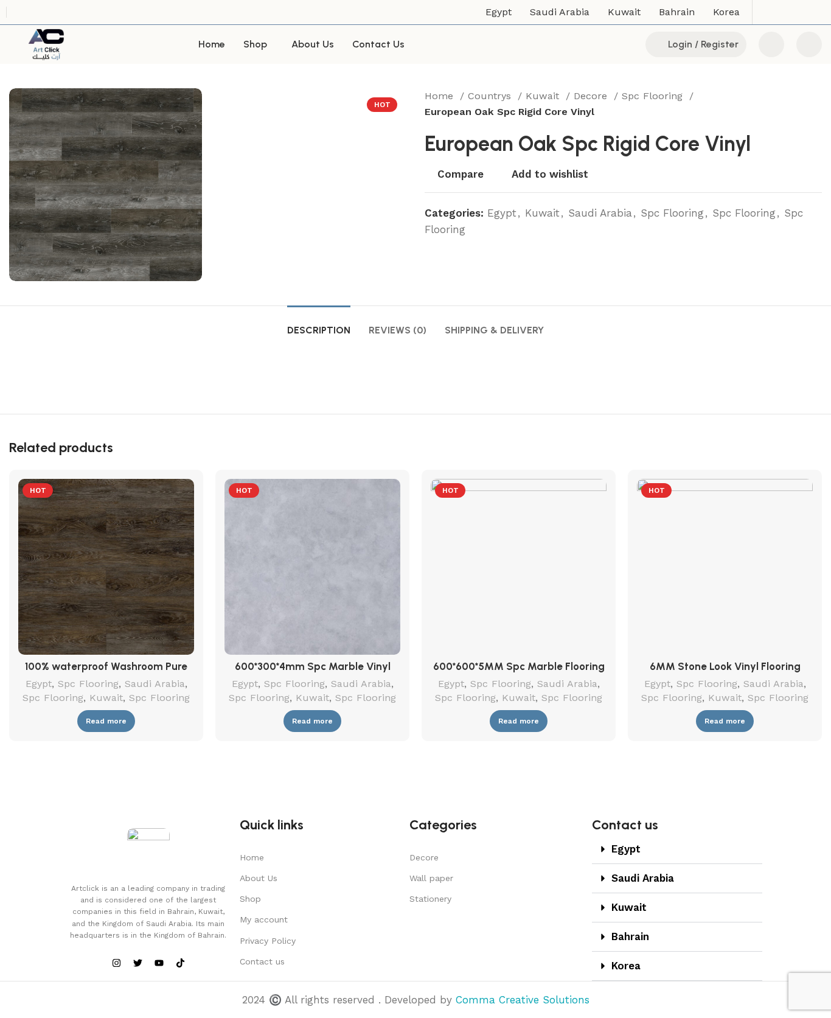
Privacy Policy (268, 941)
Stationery (430, 899)
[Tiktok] (180, 963)
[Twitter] (137, 963)
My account (264, 919)
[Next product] (816, 104)
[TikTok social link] (814, 12)
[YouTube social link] (798, 12)
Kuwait (544, 96)
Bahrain (630, 936)
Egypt (501, 213)
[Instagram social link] (782, 12)
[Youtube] (159, 963)
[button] (677, 849)
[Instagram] (116, 963)
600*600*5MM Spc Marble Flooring (519, 666)
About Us (258, 878)
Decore (592, 96)
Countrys (491, 96)
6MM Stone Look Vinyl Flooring (725, 666)
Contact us (262, 961)
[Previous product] (791, 104)
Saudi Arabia (600, 213)
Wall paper (431, 878)
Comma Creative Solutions (522, 1000)
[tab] (318, 324)
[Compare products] (771, 44)
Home (441, 96)
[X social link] (766, 12)
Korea (626, 966)
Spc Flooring (654, 96)
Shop (250, 899)
